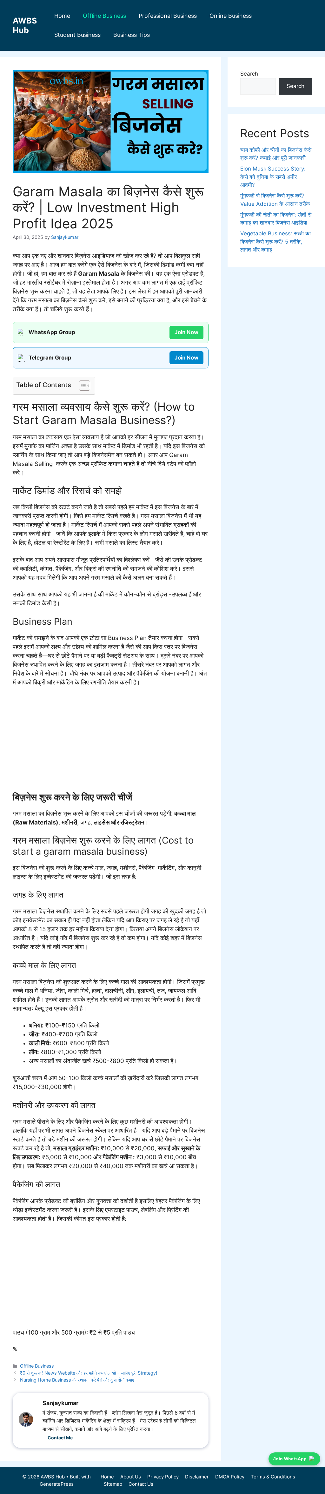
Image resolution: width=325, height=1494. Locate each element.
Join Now (186, 332)
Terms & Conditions (273, 1477)
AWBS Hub (25, 25)
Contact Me (60, 1437)
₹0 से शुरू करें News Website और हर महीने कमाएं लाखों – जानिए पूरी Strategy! (88, 1373)
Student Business (77, 34)
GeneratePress (57, 1484)
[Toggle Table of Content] (81, 385)
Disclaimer (197, 1477)
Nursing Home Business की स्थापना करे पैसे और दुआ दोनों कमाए (77, 1380)
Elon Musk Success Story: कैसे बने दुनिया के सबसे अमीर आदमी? (273, 176)
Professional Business (168, 15)
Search (249, 74)
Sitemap (113, 1484)
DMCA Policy (229, 1477)
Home (62, 15)
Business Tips (131, 34)
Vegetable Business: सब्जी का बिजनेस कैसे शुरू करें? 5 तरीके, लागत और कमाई (275, 241)
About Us (130, 1477)
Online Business (230, 15)
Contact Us (141, 1484)
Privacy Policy (163, 1477)
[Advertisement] (111, 739)
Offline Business (104, 15)
